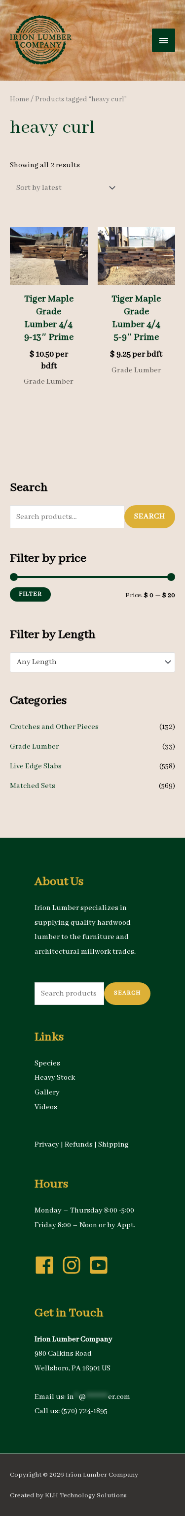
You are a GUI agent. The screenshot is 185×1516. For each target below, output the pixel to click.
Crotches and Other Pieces (54, 727)
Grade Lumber (34, 746)
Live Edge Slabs (36, 766)
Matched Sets (32, 786)
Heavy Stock (55, 1077)
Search (149, 516)
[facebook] (47, 1265)
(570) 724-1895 (84, 1411)
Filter (30, 594)
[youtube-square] (101, 1265)
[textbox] (87, 662)
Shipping (113, 1144)
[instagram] (74, 1265)
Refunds (79, 1144)
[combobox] (92, 662)
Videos (46, 1107)
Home (19, 99)
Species (47, 1063)
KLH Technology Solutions (86, 1495)
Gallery (47, 1092)
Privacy (47, 1144)
